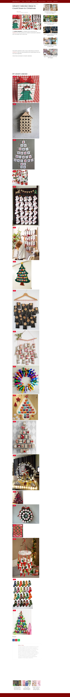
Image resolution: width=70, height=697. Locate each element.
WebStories (55, 1)
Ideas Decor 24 (15, 1)
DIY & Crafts (28, 1)
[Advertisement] (26, 42)
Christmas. (14, 32)
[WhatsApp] (19, 640)
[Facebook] (13, 640)
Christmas (14, 52)
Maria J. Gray (19, 11)
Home (23, 1)
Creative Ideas (34, 1)
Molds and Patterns (42, 1)
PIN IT (14, 15)
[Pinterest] (16, 640)
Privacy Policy (49, 1)
